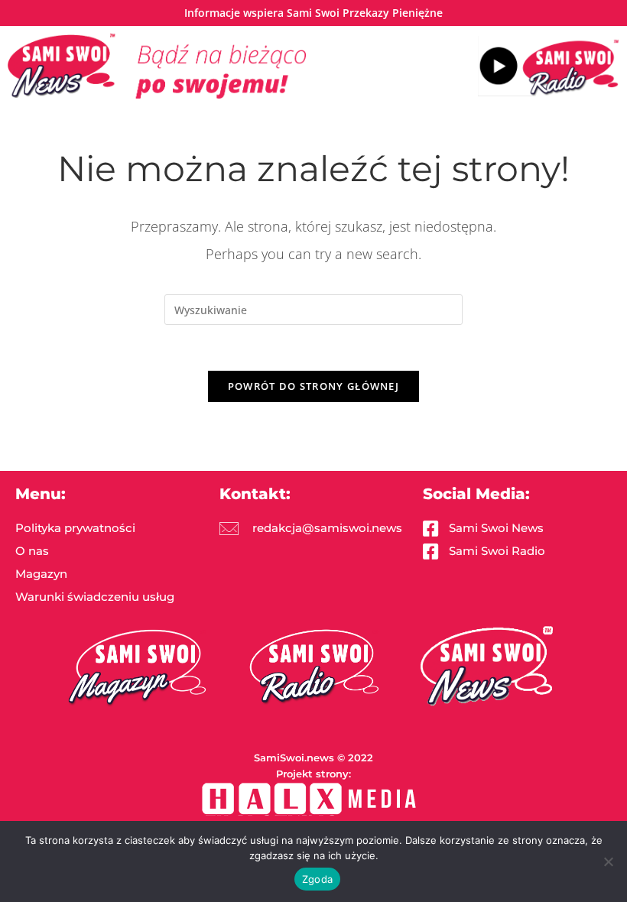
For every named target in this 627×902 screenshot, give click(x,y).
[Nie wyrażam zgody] (608, 861)
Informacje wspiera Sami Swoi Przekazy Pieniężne (313, 12)
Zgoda (317, 879)
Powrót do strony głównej (313, 386)
